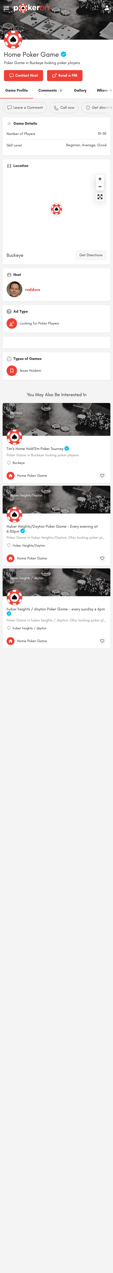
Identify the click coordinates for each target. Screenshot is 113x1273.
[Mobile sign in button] (107, 7)
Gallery (80, 90)
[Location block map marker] (56, 209)
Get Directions (90, 255)
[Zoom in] (100, 179)
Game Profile (16, 90)
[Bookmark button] (102, 476)
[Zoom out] (100, 186)
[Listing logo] (13, 39)
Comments (50, 90)
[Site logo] (33, 8)
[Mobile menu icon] (6, 8)
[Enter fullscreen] (100, 197)
